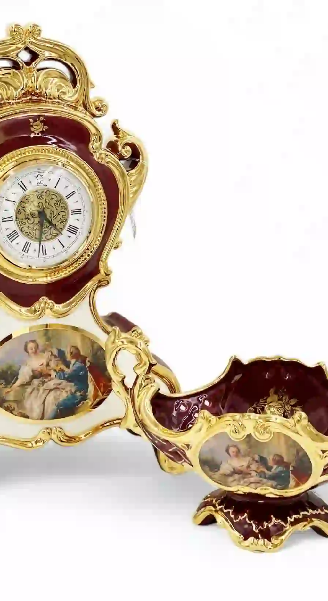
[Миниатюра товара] (10, 133)
